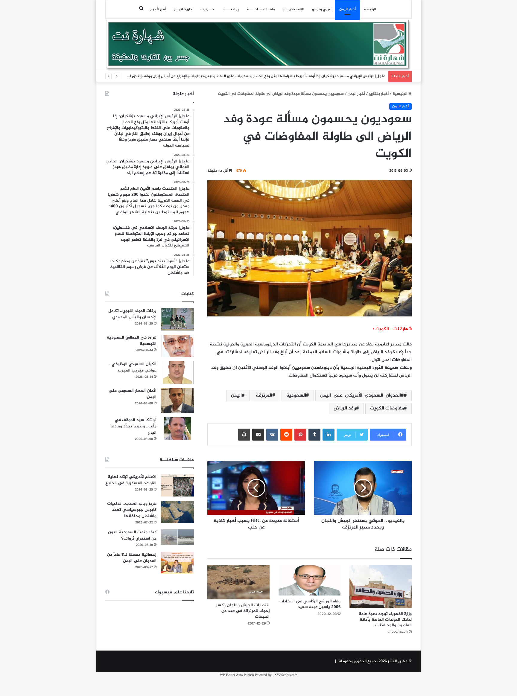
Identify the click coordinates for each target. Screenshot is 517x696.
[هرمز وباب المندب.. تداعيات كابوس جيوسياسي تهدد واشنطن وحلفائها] (177, 512)
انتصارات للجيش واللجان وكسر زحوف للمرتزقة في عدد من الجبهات (243, 611)
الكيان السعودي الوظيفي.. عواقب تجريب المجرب (132, 367)
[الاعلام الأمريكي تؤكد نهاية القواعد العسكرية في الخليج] (177, 485)
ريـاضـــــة (231, 9)
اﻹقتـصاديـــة (293, 9)
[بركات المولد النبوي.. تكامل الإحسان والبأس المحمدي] (177, 319)
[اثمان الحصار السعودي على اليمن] (177, 400)
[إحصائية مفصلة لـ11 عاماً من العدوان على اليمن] (177, 563)
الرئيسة (370, 9)
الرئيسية (400, 94)
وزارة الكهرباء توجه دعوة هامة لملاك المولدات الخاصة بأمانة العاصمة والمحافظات (385, 619)
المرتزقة (264, 396)
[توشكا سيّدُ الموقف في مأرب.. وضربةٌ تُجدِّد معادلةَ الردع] (177, 428)
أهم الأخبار (158, 9)
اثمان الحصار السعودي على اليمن (132, 393)
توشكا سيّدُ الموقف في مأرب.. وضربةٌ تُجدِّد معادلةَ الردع (133, 426)
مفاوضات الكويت (387, 408)
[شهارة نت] (258, 45)
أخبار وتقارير (379, 94)
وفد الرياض (345, 408)
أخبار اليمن (347, 9)
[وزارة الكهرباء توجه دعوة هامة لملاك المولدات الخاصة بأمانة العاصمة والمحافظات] (380, 586)
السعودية (296, 396)
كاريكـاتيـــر (183, 9)
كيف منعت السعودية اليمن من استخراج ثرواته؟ (132, 535)
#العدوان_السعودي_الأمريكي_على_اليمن (362, 396)
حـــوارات (207, 9)
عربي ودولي (321, 9)
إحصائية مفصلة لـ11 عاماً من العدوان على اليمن (131, 557)
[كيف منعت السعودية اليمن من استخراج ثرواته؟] (177, 537)
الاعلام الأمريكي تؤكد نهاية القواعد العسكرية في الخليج (130, 480)
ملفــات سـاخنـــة (261, 9)
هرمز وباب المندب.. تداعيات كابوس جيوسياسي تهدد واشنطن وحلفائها (131, 510)
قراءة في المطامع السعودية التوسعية (131, 340)
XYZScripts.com (285, 675)
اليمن (236, 396)
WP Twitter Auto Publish (237, 675)
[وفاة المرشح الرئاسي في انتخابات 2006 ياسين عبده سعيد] (310, 580)
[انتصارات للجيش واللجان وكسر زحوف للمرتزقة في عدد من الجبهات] (238, 582)
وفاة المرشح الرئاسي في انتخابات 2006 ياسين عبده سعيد (309, 604)
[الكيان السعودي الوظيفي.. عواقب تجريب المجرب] (177, 372)
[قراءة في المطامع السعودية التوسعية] (177, 346)
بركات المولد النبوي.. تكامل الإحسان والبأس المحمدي (132, 314)
